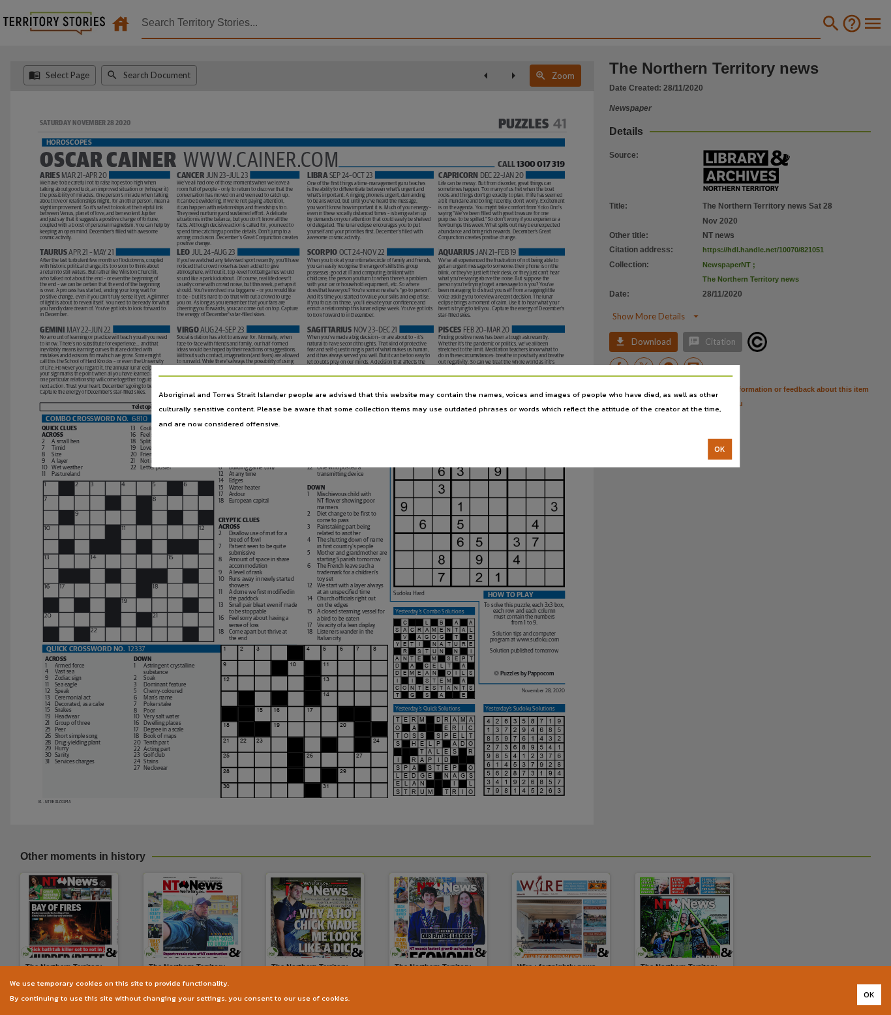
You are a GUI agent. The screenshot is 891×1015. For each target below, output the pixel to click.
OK (719, 449)
